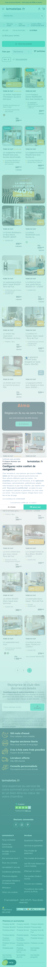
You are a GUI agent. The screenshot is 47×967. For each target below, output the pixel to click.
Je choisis (12, 507)
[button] (5, 963)
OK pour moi (35, 507)
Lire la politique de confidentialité (14, 499)
